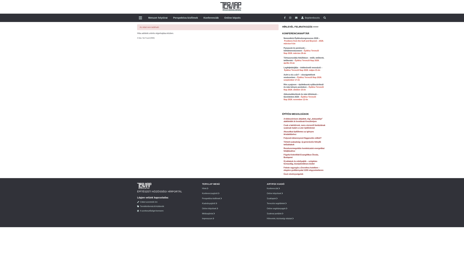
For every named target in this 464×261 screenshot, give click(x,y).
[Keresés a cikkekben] (325, 17)
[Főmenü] (140, 18)
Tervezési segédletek (276, 203)
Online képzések (209, 208)
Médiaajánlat (208, 214)
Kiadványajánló (209, 203)
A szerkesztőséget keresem (151, 211)
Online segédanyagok (276, 208)
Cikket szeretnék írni (148, 202)
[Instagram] (290, 17)
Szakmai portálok (274, 214)
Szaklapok (271, 198)
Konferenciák (211, 17)
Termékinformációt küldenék (152, 206)
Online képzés (232, 17)
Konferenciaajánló (210, 193)
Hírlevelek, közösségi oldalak (279, 219)
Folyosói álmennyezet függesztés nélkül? (303, 138)
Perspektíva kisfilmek (185, 17)
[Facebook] (284, 17)
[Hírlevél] (296, 17)
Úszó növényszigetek (293, 174)
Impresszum (207, 219)
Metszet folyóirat (158, 17)
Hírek (204, 188)
